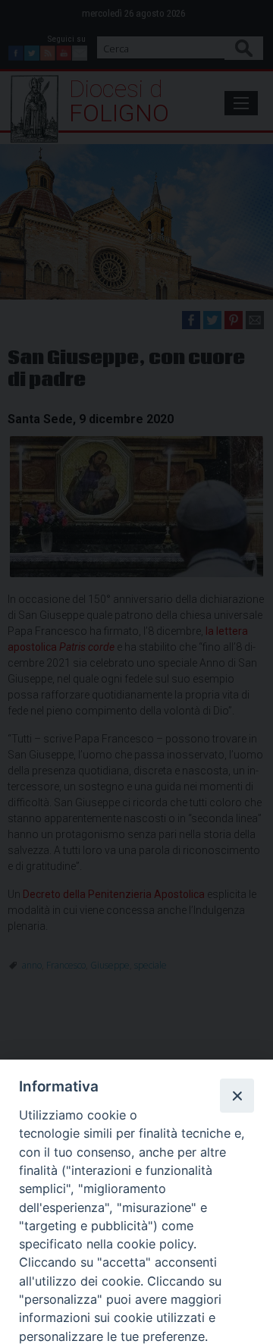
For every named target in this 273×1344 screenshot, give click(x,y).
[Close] (236, 1095)
